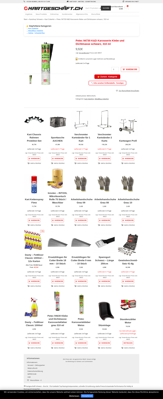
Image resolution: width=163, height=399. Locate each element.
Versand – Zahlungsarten (36, 365)
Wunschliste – (35, 380)
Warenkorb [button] (35, 158)
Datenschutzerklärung (35, 371)
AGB (29, 377)
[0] (126, 9)
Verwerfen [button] (36, 389)
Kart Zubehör (50, 19)
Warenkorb (131, 69)
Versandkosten (84, 53)
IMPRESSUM (32, 374)
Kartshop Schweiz (36, 19)
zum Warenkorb (117, 6)
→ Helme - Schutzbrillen (35, 33)
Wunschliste (95, 14)
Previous (20, 63)
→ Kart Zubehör (32, 28)
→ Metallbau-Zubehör (34, 31)
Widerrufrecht (32, 368)
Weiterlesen (128, 343)
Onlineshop (54, 14)
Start (25, 19)
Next (73, 63)
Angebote (28, 14)
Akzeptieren (87, 396)
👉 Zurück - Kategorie (107, 77)
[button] (127, 90)
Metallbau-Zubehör (102, 99)
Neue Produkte (41, 14)
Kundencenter (67, 14)
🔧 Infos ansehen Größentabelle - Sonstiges (107, 83)
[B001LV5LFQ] (47, 64)
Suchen (106, 8)
